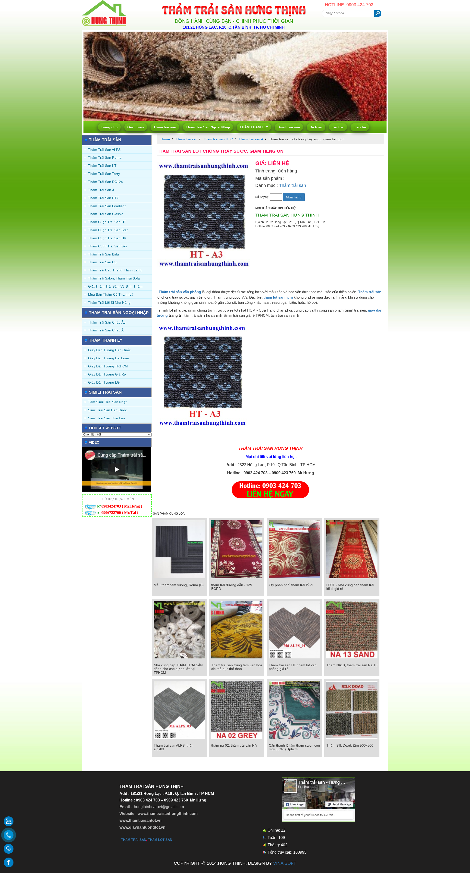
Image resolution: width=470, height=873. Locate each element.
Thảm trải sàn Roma (104, 157)
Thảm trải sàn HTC (103, 198)
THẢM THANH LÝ (254, 127)
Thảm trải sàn (164, 127)
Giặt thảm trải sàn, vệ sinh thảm (115, 286)
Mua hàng (294, 197)
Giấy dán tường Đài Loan (108, 358)
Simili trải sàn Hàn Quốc (107, 410)
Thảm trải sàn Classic (105, 214)
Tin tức (338, 127)
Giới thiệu (135, 127)
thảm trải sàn (133, 840)
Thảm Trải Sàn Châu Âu (107, 322)
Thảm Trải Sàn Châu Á (106, 330)
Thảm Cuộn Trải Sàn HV (107, 238)
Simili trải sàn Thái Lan (106, 418)
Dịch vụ (316, 127)
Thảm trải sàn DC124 (105, 182)
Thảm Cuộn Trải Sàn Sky (107, 246)
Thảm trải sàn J (101, 190)
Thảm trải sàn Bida (103, 254)
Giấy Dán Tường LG (104, 382)
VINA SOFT (284, 863)
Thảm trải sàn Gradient (107, 206)
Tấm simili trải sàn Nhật (107, 402)
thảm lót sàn (160, 840)
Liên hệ (359, 127)
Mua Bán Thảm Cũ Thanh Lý (110, 294)
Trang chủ (109, 127)
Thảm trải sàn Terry (104, 174)
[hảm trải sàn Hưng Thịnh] (104, 2)
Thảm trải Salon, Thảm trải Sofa (114, 278)
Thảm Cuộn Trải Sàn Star (108, 230)
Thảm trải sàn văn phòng (180, 292)
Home (165, 139)
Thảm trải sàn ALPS (104, 150)
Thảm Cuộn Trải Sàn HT (107, 222)
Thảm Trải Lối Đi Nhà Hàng (109, 302)
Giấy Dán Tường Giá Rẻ (107, 374)
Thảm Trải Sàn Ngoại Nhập (208, 127)
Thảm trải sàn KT (102, 166)
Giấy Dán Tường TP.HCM (108, 366)
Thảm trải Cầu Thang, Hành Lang (114, 270)
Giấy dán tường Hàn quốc (109, 350)
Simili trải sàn (289, 127)
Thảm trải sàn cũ (102, 262)
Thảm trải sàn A (251, 139)
